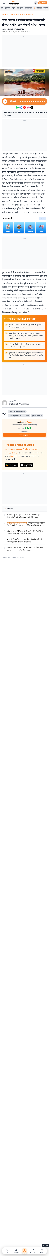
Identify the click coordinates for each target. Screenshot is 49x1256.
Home (4, 14)
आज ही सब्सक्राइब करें (24, 435)
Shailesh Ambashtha (20, 404)
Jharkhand (19, 14)
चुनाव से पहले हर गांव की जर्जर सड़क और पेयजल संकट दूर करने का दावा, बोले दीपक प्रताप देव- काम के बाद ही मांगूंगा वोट (26, 335)
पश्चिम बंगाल (28, 8)
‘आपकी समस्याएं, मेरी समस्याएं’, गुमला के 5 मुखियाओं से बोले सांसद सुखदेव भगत (26, 325)
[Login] (24, 1251)
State (11, 14)
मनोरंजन (19, 449)
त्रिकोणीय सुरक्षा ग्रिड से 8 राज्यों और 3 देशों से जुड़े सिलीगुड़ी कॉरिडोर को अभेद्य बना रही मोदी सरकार (23, 515)
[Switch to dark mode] (36, 3)
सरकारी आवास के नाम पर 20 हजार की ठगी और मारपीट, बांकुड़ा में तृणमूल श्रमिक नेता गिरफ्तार (25, 548)
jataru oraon (37, 415)
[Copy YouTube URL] (24, 107)
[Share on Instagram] (28, 107)
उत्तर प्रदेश (20, 8)
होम (2, 8)
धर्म (36, 449)
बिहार (13, 8)
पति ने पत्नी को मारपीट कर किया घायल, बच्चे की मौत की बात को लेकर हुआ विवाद (26, 345)
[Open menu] (4, 3)
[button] (24, 82)
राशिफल (14, 452)
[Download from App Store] (26, 465)
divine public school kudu (19, 415)
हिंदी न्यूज (13, 456)
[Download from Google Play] (11, 465)
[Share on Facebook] (20, 107)
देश (6, 449)
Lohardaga (29, 14)
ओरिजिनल (39, 8)
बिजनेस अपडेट (28, 449)
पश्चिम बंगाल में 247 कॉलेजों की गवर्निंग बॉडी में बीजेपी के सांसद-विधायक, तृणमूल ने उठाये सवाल (25, 532)
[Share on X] (31, 107)
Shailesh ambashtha (16, 29)
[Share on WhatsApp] (17, 107)
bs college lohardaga (17, 411)
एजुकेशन (46, 8)
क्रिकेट (7, 452)
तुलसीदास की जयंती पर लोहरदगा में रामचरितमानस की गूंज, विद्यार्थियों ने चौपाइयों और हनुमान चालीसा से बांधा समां (26, 355)
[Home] (13, 3)
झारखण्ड (7, 8)
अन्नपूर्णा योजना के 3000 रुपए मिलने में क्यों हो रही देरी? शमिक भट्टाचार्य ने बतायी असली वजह (25, 540)
